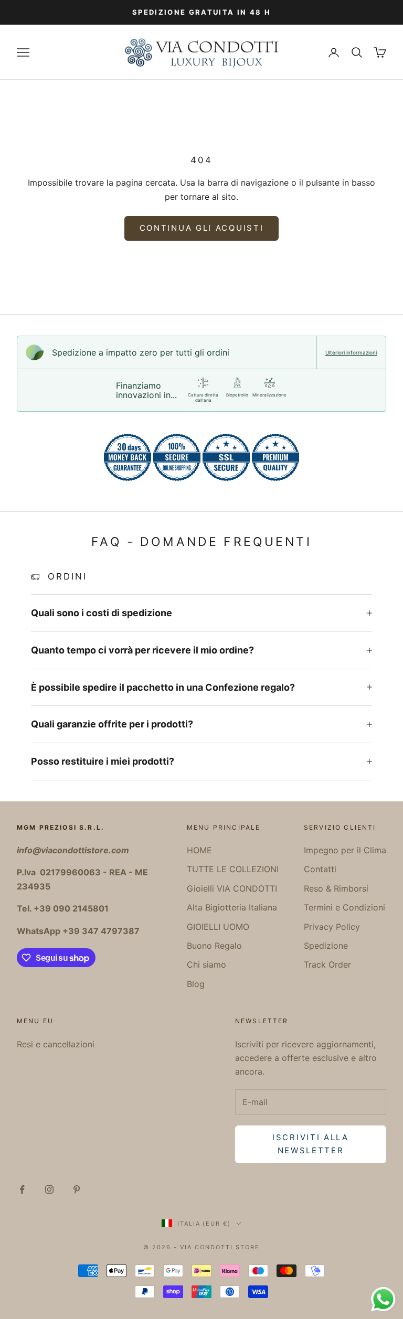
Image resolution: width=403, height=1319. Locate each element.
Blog (196, 984)
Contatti (320, 869)
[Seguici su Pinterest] (76, 1189)
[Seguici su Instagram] (49, 1189)
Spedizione (326, 945)
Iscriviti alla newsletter (310, 1143)
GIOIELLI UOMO (218, 926)
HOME (199, 850)
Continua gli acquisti (202, 228)
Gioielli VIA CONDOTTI (232, 888)
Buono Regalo (214, 945)
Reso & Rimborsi (336, 888)
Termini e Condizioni (344, 907)
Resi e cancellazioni (55, 1044)
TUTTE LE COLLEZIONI (233, 869)
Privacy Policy (332, 926)
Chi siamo (206, 964)
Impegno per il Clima (345, 850)
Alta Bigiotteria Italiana (232, 907)
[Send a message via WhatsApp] (383, 1299)
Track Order (327, 964)
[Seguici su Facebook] (22, 1189)
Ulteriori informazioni (351, 352)
